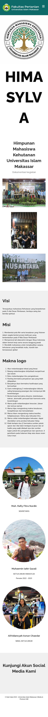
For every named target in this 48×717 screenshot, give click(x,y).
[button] (24, 680)
